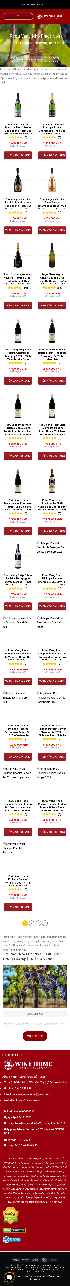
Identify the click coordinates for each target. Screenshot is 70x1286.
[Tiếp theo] (45, 923)
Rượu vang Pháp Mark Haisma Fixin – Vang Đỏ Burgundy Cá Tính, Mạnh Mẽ (52, 354)
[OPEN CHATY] (9, 1277)
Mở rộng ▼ (35, 1036)
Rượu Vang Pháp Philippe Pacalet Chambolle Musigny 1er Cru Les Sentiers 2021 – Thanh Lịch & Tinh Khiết (52, 583)
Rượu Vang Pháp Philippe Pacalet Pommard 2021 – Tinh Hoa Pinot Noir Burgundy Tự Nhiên (18, 883)
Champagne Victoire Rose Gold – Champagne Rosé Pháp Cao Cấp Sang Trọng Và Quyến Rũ (52, 206)
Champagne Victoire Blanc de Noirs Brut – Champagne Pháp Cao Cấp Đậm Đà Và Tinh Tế (18, 129)
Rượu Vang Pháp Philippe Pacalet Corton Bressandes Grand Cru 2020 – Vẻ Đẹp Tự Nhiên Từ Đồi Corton (52, 657)
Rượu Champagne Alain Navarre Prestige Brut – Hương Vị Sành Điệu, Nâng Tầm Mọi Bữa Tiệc (18, 279)
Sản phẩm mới (17, 1265)
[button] (18, 16)
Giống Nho (26, 43)
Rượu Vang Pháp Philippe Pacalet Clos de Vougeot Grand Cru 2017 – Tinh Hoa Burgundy (17, 657)
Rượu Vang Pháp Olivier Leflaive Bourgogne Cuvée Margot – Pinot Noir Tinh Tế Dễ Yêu (18, 580)
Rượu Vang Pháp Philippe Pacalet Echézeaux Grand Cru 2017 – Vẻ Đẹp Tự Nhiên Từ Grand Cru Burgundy (18, 734)
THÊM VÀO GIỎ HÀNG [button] (18, 155)
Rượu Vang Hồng (35, 1271)
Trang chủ (11, 43)
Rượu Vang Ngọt (13, 1267)
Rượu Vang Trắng (50, 1265)
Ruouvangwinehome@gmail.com (44, 1276)
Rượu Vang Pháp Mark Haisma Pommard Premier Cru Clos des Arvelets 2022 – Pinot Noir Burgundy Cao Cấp (18, 507)
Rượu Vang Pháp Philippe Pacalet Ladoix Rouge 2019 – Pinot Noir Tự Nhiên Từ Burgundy (52, 807)
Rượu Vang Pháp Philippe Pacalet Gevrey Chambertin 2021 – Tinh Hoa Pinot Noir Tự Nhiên (52, 732)
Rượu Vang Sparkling (35, 1267)
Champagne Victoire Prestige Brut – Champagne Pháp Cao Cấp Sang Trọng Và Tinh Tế (52, 131)
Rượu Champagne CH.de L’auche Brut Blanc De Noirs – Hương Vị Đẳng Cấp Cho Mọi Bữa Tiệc (52, 281)
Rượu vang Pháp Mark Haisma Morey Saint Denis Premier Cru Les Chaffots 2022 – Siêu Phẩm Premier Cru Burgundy (18, 433)
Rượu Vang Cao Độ (50, 1269)
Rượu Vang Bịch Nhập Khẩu (25, 1269)
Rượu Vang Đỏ (33, 1265)
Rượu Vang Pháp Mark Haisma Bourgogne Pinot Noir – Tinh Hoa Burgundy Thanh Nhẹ (52, 429)
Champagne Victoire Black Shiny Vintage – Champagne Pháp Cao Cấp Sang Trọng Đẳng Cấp (18, 206)
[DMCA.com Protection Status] (11, 1215)
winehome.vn (35, 1279)
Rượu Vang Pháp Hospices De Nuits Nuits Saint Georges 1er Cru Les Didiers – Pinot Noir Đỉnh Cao (52, 507)
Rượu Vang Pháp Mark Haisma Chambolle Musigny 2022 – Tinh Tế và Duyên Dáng (18, 354)
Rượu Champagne (56, 1267)
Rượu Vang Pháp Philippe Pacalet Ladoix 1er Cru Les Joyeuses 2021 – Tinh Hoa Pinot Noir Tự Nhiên (18, 807)
